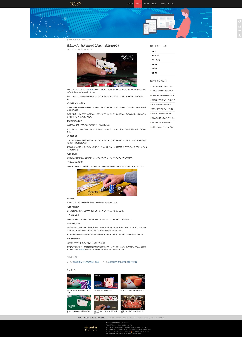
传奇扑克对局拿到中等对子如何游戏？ (162, 127)
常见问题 (154, 73)
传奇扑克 (78, 39)
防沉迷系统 (109, 325)
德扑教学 (154, 68)
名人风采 (170, 4)
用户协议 (130, 325)
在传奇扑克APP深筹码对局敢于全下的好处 (163, 113)
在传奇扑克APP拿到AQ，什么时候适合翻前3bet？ (163, 109)
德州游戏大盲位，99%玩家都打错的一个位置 (85, 262)
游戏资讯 (154, 64)
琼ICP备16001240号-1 (116, 331)
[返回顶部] (239, 36)
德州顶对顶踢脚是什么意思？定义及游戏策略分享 (163, 86)
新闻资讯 (138, 4)
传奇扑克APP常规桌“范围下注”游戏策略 (163, 100)
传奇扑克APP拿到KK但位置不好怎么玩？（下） (163, 91)
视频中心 (154, 4)
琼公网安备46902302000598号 (141, 331)
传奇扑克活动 (156, 55)
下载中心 (162, 4)
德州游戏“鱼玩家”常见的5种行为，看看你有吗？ (163, 118)
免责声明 (115, 325)
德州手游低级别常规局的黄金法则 (161, 122)
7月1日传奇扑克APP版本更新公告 (161, 104)
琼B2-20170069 (147, 329)
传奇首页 (130, 4)
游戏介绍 (146, 4)
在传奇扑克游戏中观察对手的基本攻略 (162, 95)
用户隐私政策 (122, 325)
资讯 (90, 39)
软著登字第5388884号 (122, 329)
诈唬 (76, 257)
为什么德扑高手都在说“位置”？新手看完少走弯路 (122, 262)
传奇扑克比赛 (156, 60)
